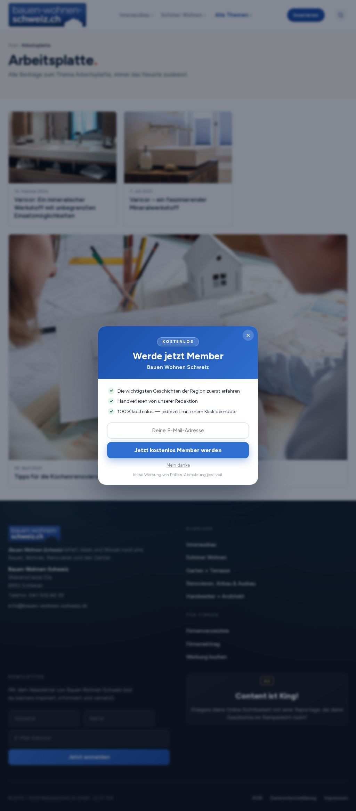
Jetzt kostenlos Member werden (178, 450)
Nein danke (178, 465)
